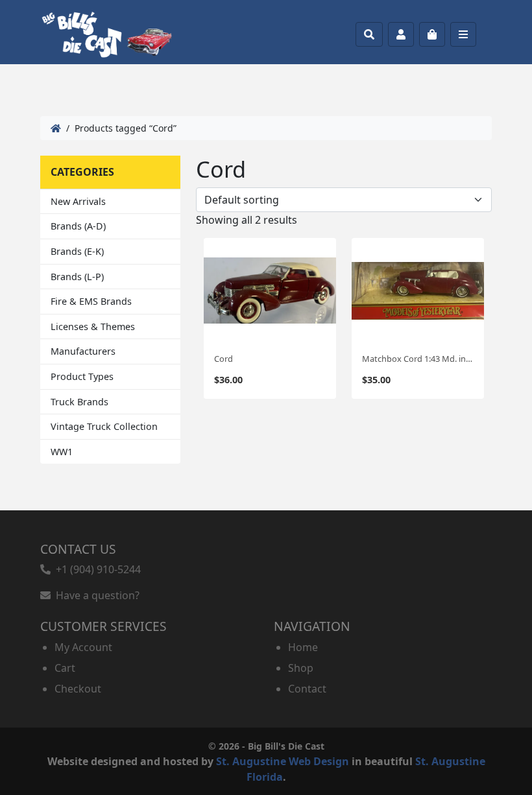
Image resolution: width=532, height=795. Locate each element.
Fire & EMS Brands (91, 301)
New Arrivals (78, 201)
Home (303, 647)
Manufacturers (83, 351)
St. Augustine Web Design (282, 761)
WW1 (62, 451)
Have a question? (95, 595)
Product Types (82, 376)
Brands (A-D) (78, 226)
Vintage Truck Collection (104, 426)
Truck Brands (79, 402)
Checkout (77, 689)
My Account (83, 647)
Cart (64, 668)
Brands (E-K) (77, 251)
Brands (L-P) (77, 276)
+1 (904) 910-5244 (96, 569)
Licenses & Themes (93, 326)
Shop (300, 668)
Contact (307, 689)
